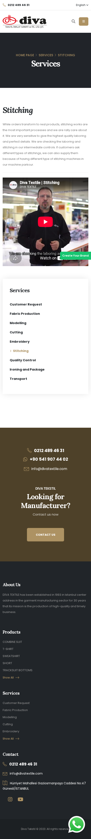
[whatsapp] (77, 824)
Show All (8, 677)
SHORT (7, 663)
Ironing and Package (27, 369)
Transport (18, 379)
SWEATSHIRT (11, 656)
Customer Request (26, 304)
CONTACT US (45, 535)
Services (46, 55)
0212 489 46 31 (49, 451)
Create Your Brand (75, 255)
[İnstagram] (10, 799)
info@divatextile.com (49, 468)
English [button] (81, 5)
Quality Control (23, 360)
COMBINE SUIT (12, 642)
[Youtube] (20, 799)
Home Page (25, 55)
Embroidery (20, 341)
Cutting (16, 332)
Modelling (18, 323)
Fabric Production (25, 313)
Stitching (20, 351)
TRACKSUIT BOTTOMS (17, 670)
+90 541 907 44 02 (49, 459)
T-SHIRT (8, 649)
